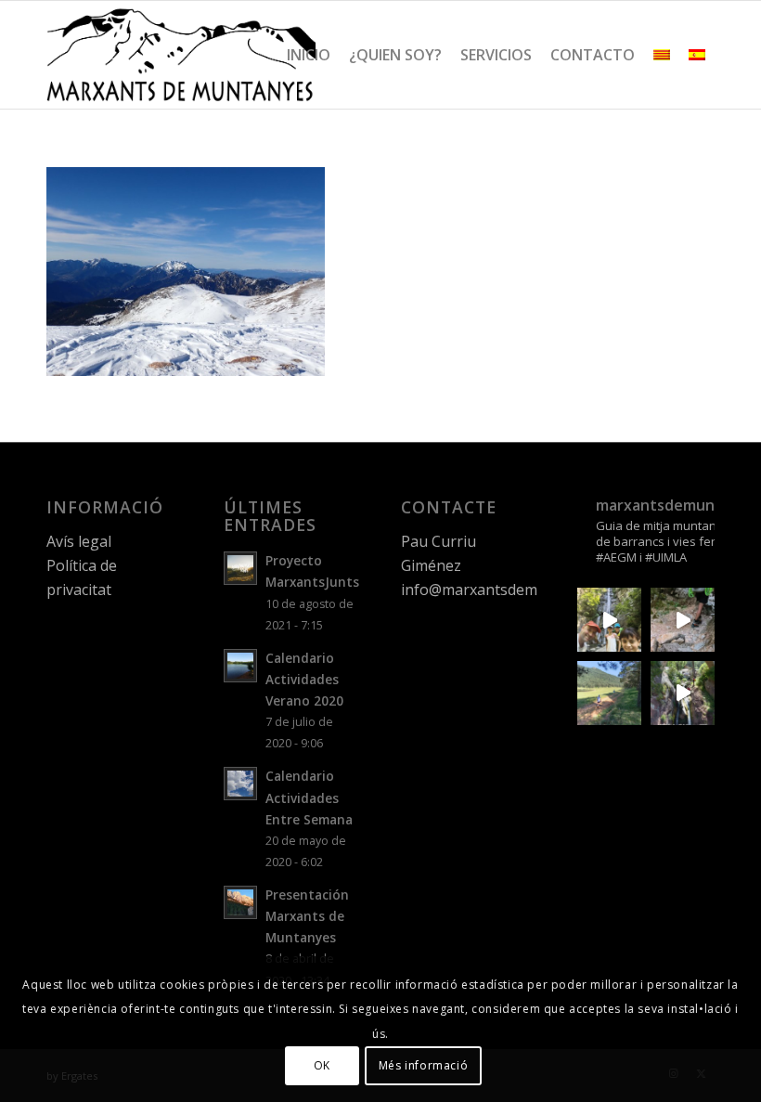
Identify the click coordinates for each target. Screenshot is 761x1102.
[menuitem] (308, 55)
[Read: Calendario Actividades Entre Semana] (240, 783)
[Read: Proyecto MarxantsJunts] (240, 568)
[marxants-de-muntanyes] (181, 55)
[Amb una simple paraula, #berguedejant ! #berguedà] (609, 693)
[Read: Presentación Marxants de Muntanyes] (240, 902)
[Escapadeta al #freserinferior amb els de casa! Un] (609, 620)
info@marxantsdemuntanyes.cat (513, 589)
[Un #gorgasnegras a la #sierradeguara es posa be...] (683, 620)
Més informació (423, 1065)
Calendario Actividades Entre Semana (309, 797)
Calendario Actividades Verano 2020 (304, 679)
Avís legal (78, 541)
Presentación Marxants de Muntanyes (307, 916)
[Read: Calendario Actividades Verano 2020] (240, 665)
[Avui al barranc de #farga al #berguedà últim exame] (683, 693)
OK (322, 1065)
